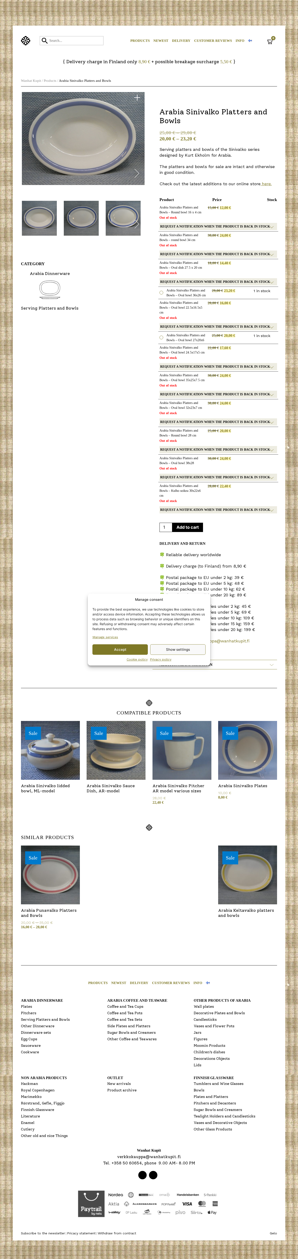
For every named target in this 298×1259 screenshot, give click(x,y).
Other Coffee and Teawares (132, 1039)
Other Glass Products (213, 1129)
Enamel (27, 1122)
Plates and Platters (211, 1096)
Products (140, 41)
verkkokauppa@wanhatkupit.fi (219, 640)
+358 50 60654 (127, 1163)
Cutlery (28, 1129)
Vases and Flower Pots (214, 1026)
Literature (30, 1116)
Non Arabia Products (44, 1078)
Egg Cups (29, 1039)
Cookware (30, 1052)
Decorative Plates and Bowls (219, 1013)
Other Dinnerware (37, 1026)
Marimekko (31, 1096)
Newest (160, 41)
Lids (197, 1065)
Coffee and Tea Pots (124, 1013)
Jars (197, 1032)
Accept (120, 649)
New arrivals (119, 1083)
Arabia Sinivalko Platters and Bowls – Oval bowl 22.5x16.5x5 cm (180, 307)
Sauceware (31, 1045)
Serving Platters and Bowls (45, 1019)
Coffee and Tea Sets (124, 1019)
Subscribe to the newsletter (43, 1233)
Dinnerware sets (36, 1032)
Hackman (29, 1083)
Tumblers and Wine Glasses (219, 1083)
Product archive (122, 1090)
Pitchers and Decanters (215, 1103)
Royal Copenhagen (37, 1090)
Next (137, 174)
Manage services (105, 637)
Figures (200, 1039)
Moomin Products (209, 1045)
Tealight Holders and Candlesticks (224, 1116)
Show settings (178, 649)
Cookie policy (137, 659)
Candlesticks (205, 1019)
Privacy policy (160, 659)
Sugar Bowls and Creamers (131, 1032)
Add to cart (187, 527)
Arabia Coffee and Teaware (137, 1000)
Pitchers (28, 1013)
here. (266, 183)
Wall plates (204, 1006)
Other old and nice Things (44, 1135)
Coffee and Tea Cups (125, 1006)
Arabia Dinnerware (42, 1000)
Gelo (273, 1233)
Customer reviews (213, 41)
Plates (26, 1006)
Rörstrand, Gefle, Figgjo (42, 1103)
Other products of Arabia (222, 1000)
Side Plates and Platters (128, 1026)
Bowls (199, 1090)
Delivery (181, 41)
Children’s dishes (209, 1052)
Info (240, 41)
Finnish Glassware (37, 1109)
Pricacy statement (81, 1233)
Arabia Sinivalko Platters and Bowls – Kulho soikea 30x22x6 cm (180, 490)
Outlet (115, 1078)
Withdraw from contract (117, 1233)
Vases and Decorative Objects (220, 1122)
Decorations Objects (212, 1058)
